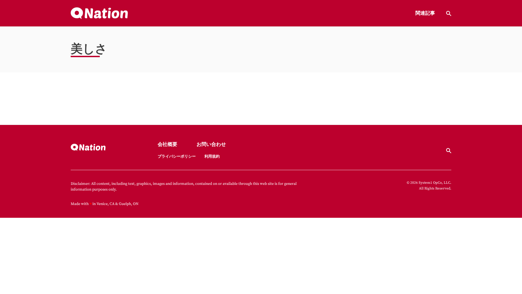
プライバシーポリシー (177, 156)
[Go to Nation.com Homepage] (99, 13)
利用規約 (212, 156)
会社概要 (167, 145)
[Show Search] (448, 13)
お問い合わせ (211, 145)
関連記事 (425, 13)
